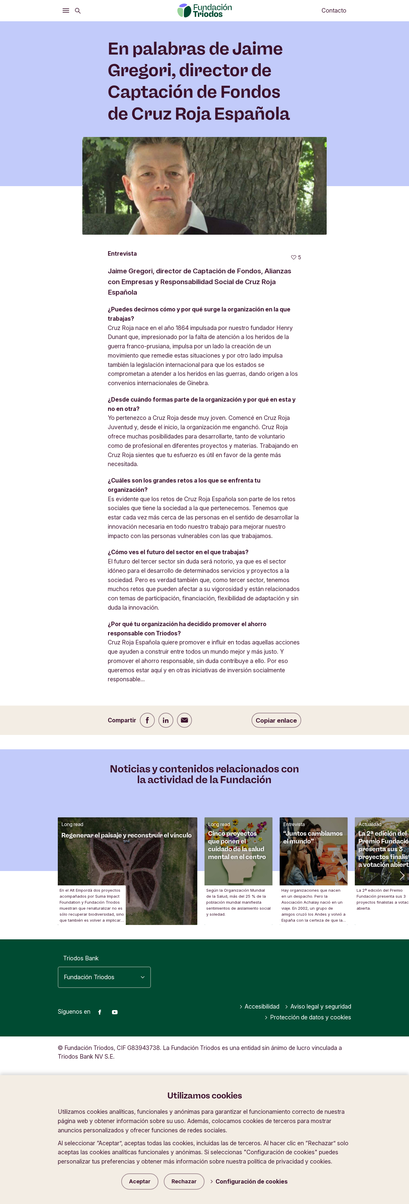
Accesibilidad (262, 1006)
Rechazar (184, 1181)
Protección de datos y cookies (310, 1017)
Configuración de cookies (252, 1181)
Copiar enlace (276, 720)
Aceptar (140, 1181)
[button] (401, 874)
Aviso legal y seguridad (320, 1006)
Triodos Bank (81, 958)
